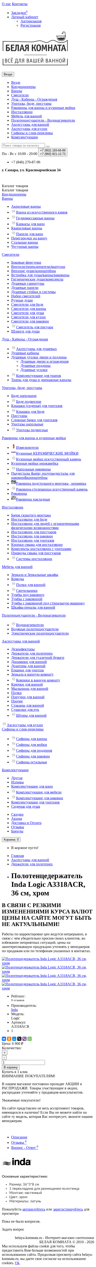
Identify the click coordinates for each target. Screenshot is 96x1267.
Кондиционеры (23, 87)
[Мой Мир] (14, 1039)
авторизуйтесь (33, 1209)
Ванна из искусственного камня (41, 212)
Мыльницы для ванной (29, 689)
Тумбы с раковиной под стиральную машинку (48, 603)
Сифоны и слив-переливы (32, 133)
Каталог (15, 190)
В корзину (11, 1067)
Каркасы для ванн (30, 224)
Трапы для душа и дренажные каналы (41, 380)
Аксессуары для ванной (30, 124)
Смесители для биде (27, 304)
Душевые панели (24, 288)
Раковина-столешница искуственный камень (52, 489)
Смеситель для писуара (34, 327)
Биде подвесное (28, 402)
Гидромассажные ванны (35, 218)
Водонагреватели (30, 625)
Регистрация (31, 25)
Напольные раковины (33, 469)
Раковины (19, 493)
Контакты (19, 4)
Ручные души (22, 300)
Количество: (11, 1048)
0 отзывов (17, 1000)
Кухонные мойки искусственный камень (48, 459)
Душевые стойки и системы (33, 292)
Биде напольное (24, 396)
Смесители (20, 95)
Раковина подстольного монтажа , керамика (51, 483)
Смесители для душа (27, 313)
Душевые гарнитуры (27, 283)
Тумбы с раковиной (26, 599)
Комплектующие (24, 137)
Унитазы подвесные (32, 430)
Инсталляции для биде (29, 519)
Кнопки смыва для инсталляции (37, 545)
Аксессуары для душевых (36, 349)
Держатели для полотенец (32, 653)
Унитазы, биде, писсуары (31, 103)
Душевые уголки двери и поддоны (39, 357)
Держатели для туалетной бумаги (37, 658)
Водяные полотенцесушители (35, 629)
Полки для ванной (30, 585)
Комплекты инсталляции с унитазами (41, 549)
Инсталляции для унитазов (32, 540)
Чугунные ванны (24, 247)
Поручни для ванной (28, 697)
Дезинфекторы (23, 649)
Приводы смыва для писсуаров (36, 553)
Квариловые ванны (26, 228)
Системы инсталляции (34, 559)
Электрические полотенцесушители (40, 633)
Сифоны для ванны (31, 739)
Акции (16, 819)
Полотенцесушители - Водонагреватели (43, 120)
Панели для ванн (29, 234)
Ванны (16, 91)
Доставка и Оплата (26, 823)
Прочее (17, 701)
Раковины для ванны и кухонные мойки (43, 108)
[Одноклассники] (9, 1039)
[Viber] (24, 1039)
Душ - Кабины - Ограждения (34, 99)
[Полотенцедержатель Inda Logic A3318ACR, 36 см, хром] (48, 963)
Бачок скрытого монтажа (31, 515)
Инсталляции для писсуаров (33, 532)
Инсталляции (22, 112)
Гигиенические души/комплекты (37, 279)
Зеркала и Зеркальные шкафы (34, 575)
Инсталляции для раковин (32, 536)
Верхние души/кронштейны (33, 271)
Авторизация (31, 21)
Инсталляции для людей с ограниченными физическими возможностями (45, 526)
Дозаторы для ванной (28, 666)
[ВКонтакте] (4, 1039)
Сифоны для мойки (31, 745)
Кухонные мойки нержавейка (34, 463)
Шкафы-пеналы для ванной (33, 607)
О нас (6, 4)
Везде (15, 82)
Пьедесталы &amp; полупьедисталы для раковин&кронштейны (43, 475)
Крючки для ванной (27, 684)
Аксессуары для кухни (29, 129)
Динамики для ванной (29, 662)
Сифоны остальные (31, 762)
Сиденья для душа (25, 806)
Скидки (17, 814)
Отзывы (17, 827)
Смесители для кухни (28, 317)
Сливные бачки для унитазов (34, 420)
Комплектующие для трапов (38, 376)
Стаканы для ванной (27, 705)
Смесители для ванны (28, 309)
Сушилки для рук (25, 710)
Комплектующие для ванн (32, 786)
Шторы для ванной (31, 715)
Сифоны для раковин (33, 756)
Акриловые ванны (26, 206)
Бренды (17, 831)
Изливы (17, 782)
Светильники (27, 591)
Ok (17, 1263)
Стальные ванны (24, 242)
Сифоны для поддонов (34, 750)
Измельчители (27, 447)
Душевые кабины (25, 353)
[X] (19, 1039)
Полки (16, 693)
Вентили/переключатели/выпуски (38, 267)
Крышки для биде (30, 412)
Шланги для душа (25, 331)
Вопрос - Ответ (24, 1148)
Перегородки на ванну (29, 238)
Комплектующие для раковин (39, 798)
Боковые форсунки (26, 262)
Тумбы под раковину (28, 595)
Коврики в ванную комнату (38, 680)
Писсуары (19, 416)
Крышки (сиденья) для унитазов (36, 406)
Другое (17, 778)
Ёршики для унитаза (27, 670)
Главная (17, 856)
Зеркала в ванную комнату (32, 674)
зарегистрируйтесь (68, 1209)
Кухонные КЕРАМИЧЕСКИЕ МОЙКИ (47, 453)
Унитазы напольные (27, 424)
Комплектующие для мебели (39, 792)
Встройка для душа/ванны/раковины (40, 275)
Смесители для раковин (30, 321)
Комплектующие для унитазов (35, 802)
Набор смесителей (25, 296)
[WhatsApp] (29, 1039)
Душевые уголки (34, 370)
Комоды (17, 579)
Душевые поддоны (36, 366)
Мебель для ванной (26, 116)
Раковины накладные (33, 499)
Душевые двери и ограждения (45, 361)
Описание (19, 1137)
